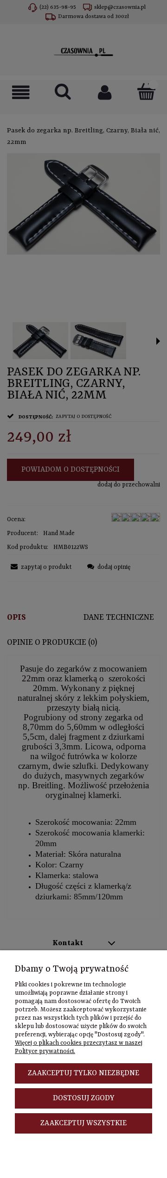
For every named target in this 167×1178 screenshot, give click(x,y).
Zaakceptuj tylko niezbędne (83, 1073)
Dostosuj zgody (84, 1098)
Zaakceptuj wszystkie (83, 1123)
